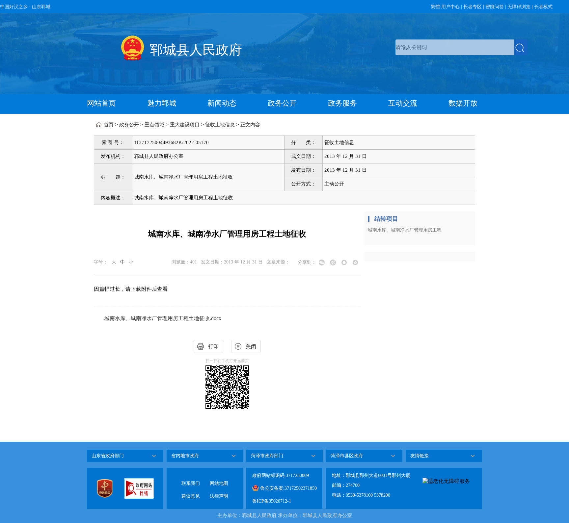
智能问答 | (495, 6)
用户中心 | (451, 6)
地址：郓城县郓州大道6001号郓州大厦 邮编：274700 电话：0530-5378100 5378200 (371, 485)
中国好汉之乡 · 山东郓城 (25, 6)
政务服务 (342, 103)
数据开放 (462, 103)
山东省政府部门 (108, 455)
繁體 (435, 6)
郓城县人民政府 (196, 49)
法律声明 (219, 490)
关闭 (251, 346)
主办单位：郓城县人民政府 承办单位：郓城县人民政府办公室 (284, 515)
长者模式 (543, 6)
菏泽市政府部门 (267, 455)
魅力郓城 (161, 103)
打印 (213, 346)
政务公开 (282, 103)
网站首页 (101, 103)
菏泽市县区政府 (347, 455)
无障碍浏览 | (520, 6)
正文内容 (250, 124)
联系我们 (190, 478)
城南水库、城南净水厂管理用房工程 (405, 230)
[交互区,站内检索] (461, 47)
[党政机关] (110, 488)
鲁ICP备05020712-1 (271, 501)
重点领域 (154, 124)
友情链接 (419, 455)
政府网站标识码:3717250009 (280, 475)
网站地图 (219, 478)
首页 (109, 124)
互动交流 (402, 103)
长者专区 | (473, 6)
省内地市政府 (185, 455)
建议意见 (190, 490)
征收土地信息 (220, 124)
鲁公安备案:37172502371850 (288, 488)
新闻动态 (221, 103)
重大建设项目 (185, 124)
